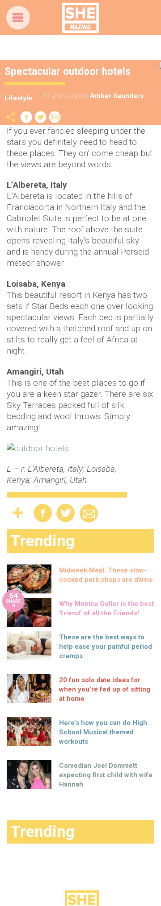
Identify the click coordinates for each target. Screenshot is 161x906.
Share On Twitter (40, 117)
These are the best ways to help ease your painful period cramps (105, 646)
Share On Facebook (26, 117)
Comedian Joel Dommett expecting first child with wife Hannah (106, 775)
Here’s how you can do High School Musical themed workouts (103, 732)
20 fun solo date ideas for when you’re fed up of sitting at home (104, 689)
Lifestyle (18, 98)
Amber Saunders (117, 96)
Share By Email (55, 117)
